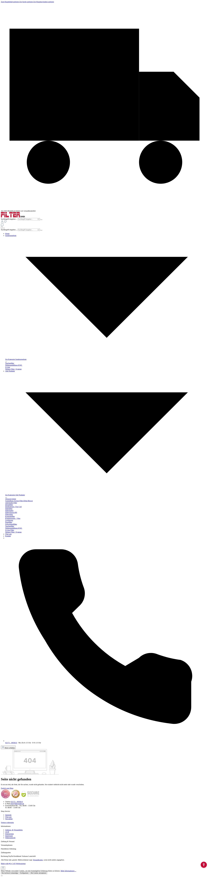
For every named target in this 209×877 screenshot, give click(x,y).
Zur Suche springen (26, 2)
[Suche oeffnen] (2, 227)
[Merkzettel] (5, 222)
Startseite (8, 815)
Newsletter (9, 819)
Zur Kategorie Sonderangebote (15, 359)
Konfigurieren (24, 873)
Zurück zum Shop (7, 788)
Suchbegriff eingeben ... (9, 219)
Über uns (8, 534)
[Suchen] (39, 219)
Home (7, 234)
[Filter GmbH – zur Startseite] (13, 217)
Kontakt (8, 536)
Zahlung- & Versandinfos (14, 830)
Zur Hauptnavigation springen (43, 2)
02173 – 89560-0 (11, 743)
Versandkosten (38, 860)
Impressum (9, 836)
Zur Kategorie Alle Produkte (15, 495)
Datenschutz (9, 834)
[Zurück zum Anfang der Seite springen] (3, 868)
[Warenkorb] (2, 225)
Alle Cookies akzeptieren (38, 873)
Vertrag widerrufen (7, 822)
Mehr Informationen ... (68, 871)
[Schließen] (2, 875)
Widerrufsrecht (10, 838)
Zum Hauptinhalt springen (10, 2)
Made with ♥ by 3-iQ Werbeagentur (13, 864)
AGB (7, 832)
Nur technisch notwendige (10, 873)
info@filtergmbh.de (17, 804)
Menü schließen (10, 748)
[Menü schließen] (6, 497)
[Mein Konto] (2, 222)
